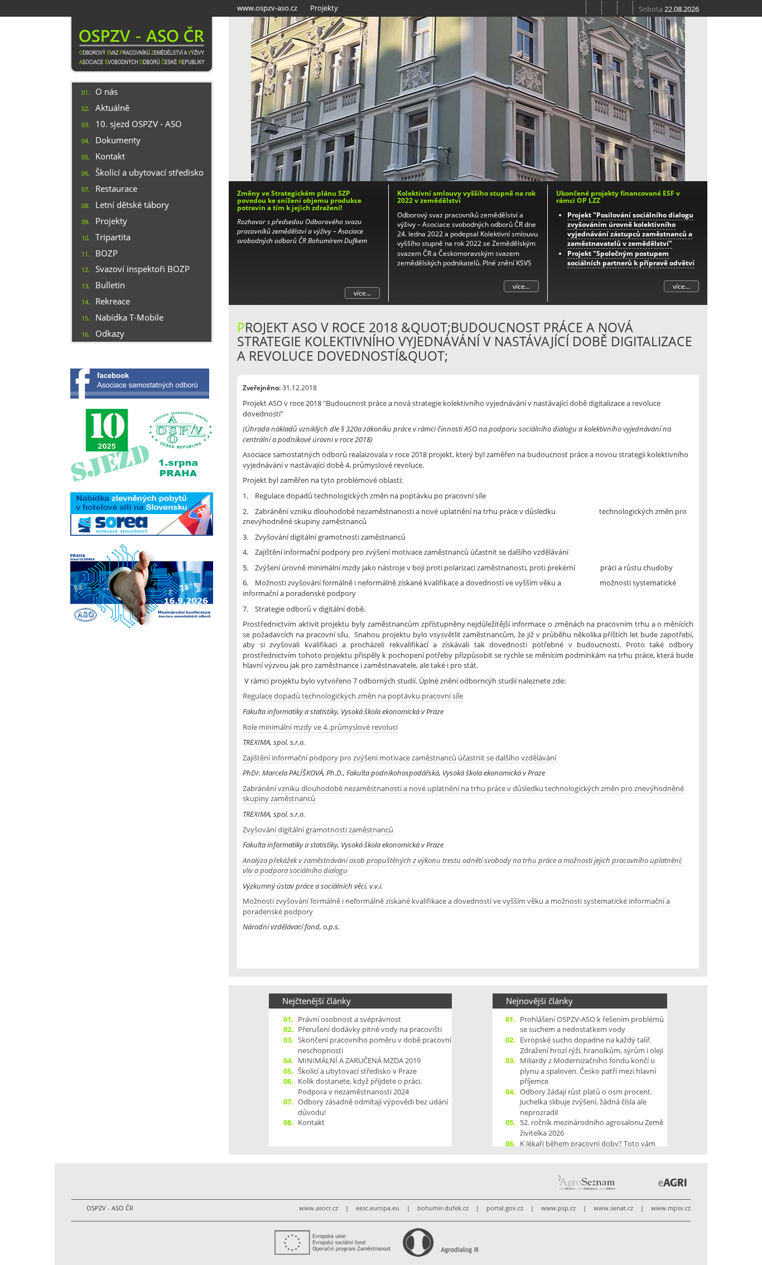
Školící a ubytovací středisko (149, 172)
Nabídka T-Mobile (129, 317)
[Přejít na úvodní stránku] (578, 7)
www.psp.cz (558, 1208)
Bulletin (110, 284)
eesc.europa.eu (377, 1208)
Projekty (324, 8)
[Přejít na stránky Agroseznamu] (585, 1182)
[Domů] (142, 44)
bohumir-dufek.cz (443, 1208)
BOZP (106, 253)
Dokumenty (118, 140)
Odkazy (109, 333)
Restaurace (116, 188)
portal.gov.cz (504, 1208)
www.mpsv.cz (671, 1208)
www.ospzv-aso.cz (267, 8)
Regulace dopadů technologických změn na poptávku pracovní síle (353, 696)
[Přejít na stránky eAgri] (672, 1182)
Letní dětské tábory (132, 204)
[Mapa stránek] (610, 7)
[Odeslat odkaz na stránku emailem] (625, 7)
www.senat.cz (613, 1208)
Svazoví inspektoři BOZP (142, 268)
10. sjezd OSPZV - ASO (138, 123)
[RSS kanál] (594, 7)
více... (362, 293)
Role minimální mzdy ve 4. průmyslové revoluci (320, 727)
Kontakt (110, 156)
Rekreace (112, 301)
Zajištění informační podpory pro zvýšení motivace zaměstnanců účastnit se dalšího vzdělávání (399, 758)
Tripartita (113, 237)
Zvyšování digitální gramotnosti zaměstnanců (318, 830)
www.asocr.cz (318, 1208)
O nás (106, 91)
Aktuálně (112, 107)
